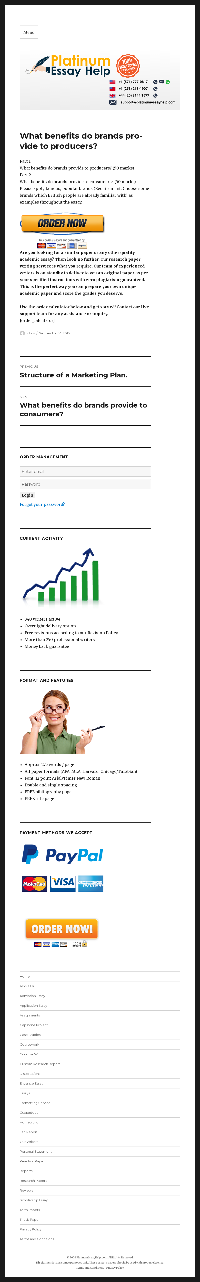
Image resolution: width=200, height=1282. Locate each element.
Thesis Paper (30, 1219)
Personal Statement (36, 1151)
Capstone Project (34, 1025)
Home (25, 976)
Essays (25, 1093)
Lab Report (29, 1132)
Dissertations (30, 1074)
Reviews (26, 1190)
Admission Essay (32, 996)
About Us (27, 986)
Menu (29, 32)
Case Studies (30, 1035)
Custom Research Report (40, 1064)
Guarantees (29, 1112)
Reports (26, 1171)
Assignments (30, 1015)
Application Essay (33, 1005)
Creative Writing (33, 1054)
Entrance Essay (31, 1083)
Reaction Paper (32, 1161)
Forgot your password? (42, 504)
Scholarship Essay (34, 1200)
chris (31, 333)
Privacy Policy (30, 1229)
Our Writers (29, 1142)
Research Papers (33, 1181)
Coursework (29, 1044)
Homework (29, 1122)
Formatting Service (35, 1103)
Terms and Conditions (37, 1239)
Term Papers (30, 1210)
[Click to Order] (85, 230)
